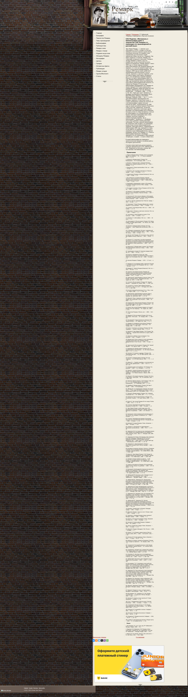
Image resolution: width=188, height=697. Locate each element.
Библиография (101, 43)
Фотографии (100, 58)
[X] (102, 640)
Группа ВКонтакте (102, 74)
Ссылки (31, 688)
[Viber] (104, 640)
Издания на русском (103, 53)
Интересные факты (102, 66)
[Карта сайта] (169, 2)
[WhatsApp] (107, 640)
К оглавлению (140, 637)
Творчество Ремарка (103, 38)
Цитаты (98, 61)
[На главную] (166, 2)
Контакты (35, 688)
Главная (99, 33)
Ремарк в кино (101, 48)
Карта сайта (42, 688)
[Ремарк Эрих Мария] (122, 14)
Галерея (99, 63)
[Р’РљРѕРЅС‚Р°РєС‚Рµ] (93, 640)
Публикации (100, 68)
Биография (100, 35)
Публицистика (101, 46)
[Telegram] (99, 640)
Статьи (98, 76)
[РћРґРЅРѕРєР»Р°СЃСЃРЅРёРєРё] (96, 640)
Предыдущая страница (99, 637)
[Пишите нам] (172, 2)
